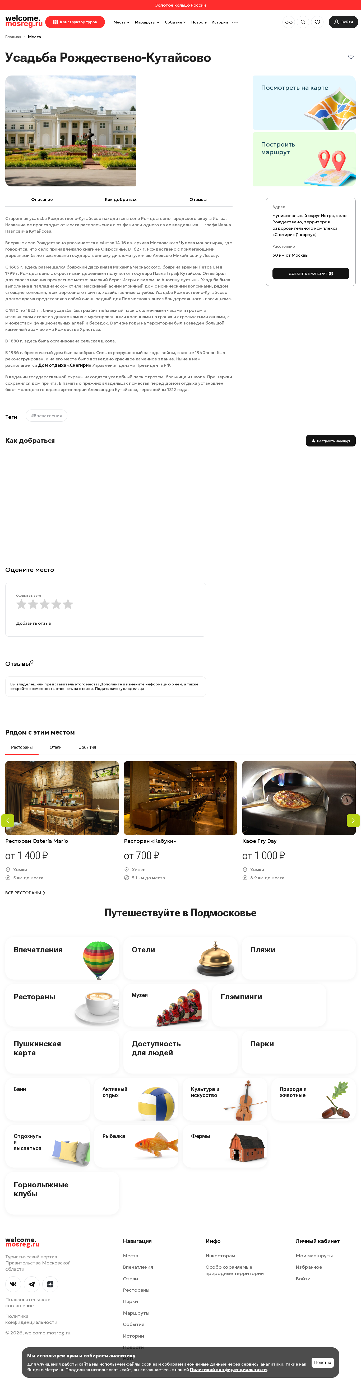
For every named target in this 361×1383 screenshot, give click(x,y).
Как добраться (121, 199)
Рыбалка (114, 1136)
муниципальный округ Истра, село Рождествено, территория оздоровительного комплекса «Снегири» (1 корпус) (309, 225)
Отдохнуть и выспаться (27, 1142)
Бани (20, 1089)
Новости (199, 22)
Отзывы (198, 199)
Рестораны (34, 996)
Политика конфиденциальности (31, 1319)
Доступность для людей (156, 1048)
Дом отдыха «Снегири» (64, 365)
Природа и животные (293, 1092)
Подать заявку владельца (119, 688)
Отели (143, 949)
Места (120, 22)
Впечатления (38, 949)
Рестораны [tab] (22, 747)
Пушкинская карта (37, 1048)
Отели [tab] (56, 747)
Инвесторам (220, 1256)
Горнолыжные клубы (41, 1189)
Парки (262, 1043)
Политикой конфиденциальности (228, 1369)
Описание (42, 199)
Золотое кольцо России (180, 5)
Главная (13, 36)
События (173, 22)
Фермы (200, 1136)
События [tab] (87, 747)
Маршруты (145, 22)
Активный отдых (115, 1092)
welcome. (22, 1242)
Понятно (322, 1362)
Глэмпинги (241, 996)
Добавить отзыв (33, 623)
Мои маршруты (314, 1256)
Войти (303, 1279)
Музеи (140, 995)
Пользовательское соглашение (27, 1302)
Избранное (309, 1267)
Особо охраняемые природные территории (235, 1270)
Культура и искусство (205, 1092)
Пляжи (262, 949)
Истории (220, 22)
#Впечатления (46, 415)
